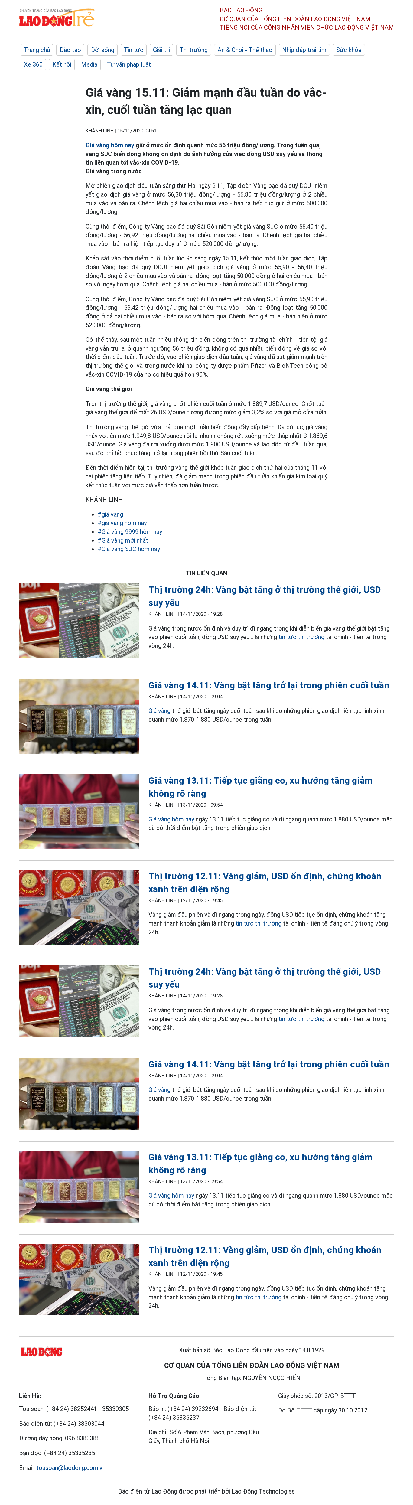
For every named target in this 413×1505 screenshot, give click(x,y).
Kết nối (61, 64)
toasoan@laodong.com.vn (71, 1467)
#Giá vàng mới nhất (123, 540)
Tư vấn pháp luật (129, 64)
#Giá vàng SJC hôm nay (129, 549)
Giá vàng (159, 710)
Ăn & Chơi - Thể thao (244, 50)
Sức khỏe (349, 50)
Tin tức (133, 50)
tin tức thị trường (301, 637)
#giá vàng (110, 514)
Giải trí (161, 50)
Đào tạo (70, 50)
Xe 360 (33, 64)
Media (89, 64)
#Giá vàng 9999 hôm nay (130, 531)
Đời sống (102, 50)
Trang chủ (37, 50)
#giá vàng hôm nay (122, 523)
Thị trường (194, 50)
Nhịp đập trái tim (304, 50)
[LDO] (79, 622)
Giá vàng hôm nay (110, 145)
